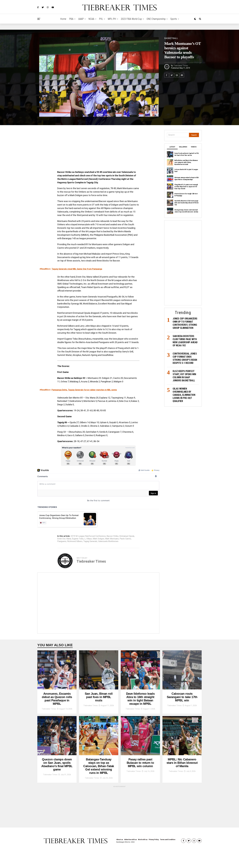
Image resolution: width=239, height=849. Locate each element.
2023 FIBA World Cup (131, 18)
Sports (173, 18)
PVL (101, 18)
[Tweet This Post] (171, 75)
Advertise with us (130, 839)
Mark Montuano (112, 539)
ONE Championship (156, 18)
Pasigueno (61, 541)
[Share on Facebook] (166, 75)
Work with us (143, 839)
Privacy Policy (154, 839)
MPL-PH (112, 18)
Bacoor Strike (113, 536)
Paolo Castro (125, 539)
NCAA (91, 18)
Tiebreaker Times (181, 66)
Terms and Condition (167, 839)
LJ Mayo (88, 539)
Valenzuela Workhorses (108, 541)
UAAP (81, 18)
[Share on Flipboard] (177, 75)
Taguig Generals (90, 541)
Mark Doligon (98, 539)
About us (119, 839)
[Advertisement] (98, 148)
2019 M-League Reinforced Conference (88, 536)
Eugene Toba (77, 539)
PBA (71, 18)
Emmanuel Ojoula (126, 536)
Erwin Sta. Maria (64, 539)
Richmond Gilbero (74, 541)
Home (63, 18)
